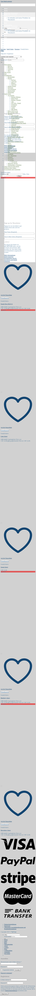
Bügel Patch (14, 98)
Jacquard (10, 140)
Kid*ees (13, 80)
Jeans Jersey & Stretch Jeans (15, 142)
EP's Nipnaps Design (17, 117)
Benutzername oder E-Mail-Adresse (11, 962)
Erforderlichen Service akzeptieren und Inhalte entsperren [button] (10, 260)
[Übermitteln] (5, 938)
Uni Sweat (14, 162)
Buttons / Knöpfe (16, 100)
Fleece (9, 138)
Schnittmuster (8, 75)
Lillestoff (13, 125)
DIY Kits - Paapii (16, 103)
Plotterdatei (11, 92)
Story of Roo (14, 134)
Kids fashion (7, 64)
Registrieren (4, 993)
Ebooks (10, 78)
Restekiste (10, 154)
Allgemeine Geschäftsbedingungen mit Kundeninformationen (15, 928)
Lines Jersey (4, 436)
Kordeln (13, 106)
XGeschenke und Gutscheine (12, 169)
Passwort (4, 966)
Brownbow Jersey (6, 830)
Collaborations (8, 25)
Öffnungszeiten (8, 16)
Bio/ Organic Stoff (13, 112)
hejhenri (13, 120)
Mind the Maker (15, 128)
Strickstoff (10, 158)
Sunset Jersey (4, 567)
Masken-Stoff (11, 146)
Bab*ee (10, 66)
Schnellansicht (5, 298)
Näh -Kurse (7, 72)
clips (12, 101)
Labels (13, 108)
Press (5, 23)
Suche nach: (7, 30)
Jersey (9, 143)
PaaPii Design (15, 129)
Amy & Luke (15, 115)
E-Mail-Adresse (5, 979)
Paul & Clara (14, 131)
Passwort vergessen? (6, 973)
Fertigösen (14, 104)
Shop (5, 35)
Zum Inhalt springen (6, 1)
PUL (9, 149)
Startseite (3, 49)
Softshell (10, 157)
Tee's (9, 71)
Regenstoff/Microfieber (14, 152)
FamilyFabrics (15, 118)
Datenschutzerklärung (10, 924)
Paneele (10, 148)
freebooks (10, 87)
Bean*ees (10, 67)
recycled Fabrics (12, 151)
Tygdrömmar (14, 135)
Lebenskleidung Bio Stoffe (18, 123)
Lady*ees (14, 81)
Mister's (13, 83)
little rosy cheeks (15, 126)
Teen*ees (13, 84)
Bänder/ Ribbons (16, 97)
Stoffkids (13, 132)
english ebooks (12, 86)
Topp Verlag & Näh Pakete (11, 166)
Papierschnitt (11, 91)
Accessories (11, 95)
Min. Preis (3, 174)
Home (6, 10)
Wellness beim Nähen (10, 168)
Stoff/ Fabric (10, 49)
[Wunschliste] (1, 259)
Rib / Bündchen (12, 155)
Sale (5, 74)
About (6, 19)
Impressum (7, 926)
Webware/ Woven (13, 163)
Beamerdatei (11, 77)
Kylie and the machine (17, 121)
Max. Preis (26, 174)
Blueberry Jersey (5, 698)
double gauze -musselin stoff (15, 137)
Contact (6, 21)
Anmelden (17, 970)
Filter (19, 176)
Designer (17, 49)
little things (14, 109)
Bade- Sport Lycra (13, 111)
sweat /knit (11, 160)
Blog (5, 37)
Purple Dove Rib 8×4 (7, 304)
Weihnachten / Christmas (14, 165)
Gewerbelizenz (12, 89)
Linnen (10, 145)
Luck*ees (10, 69)
